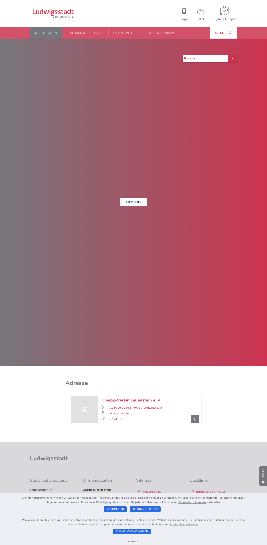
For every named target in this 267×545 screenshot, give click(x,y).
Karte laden (133, 202)
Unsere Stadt (152, 492)
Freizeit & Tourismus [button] (160, 33)
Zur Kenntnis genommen (132, 531)
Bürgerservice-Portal (210, 492)
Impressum (133, 541)
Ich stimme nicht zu (145, 509)
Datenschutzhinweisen (192, 502)
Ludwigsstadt (49, 458)
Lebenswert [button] (123, 33)
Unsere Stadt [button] (46, 33)
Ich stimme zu (115, 509)
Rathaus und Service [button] (85, 33)
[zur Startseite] (53, 13)
